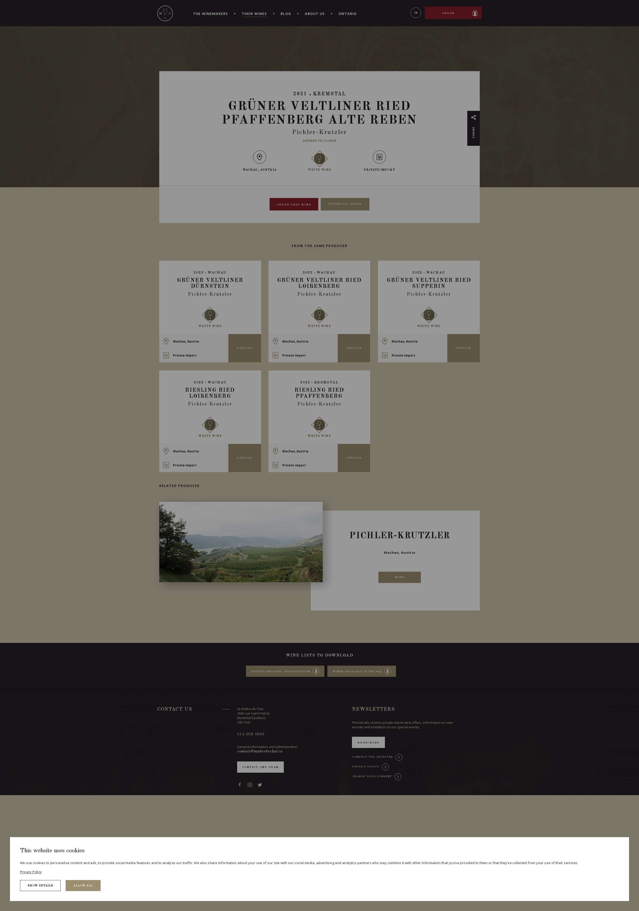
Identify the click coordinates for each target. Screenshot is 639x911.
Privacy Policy (31, 872)
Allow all (83, 885)
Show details (40, 885)
